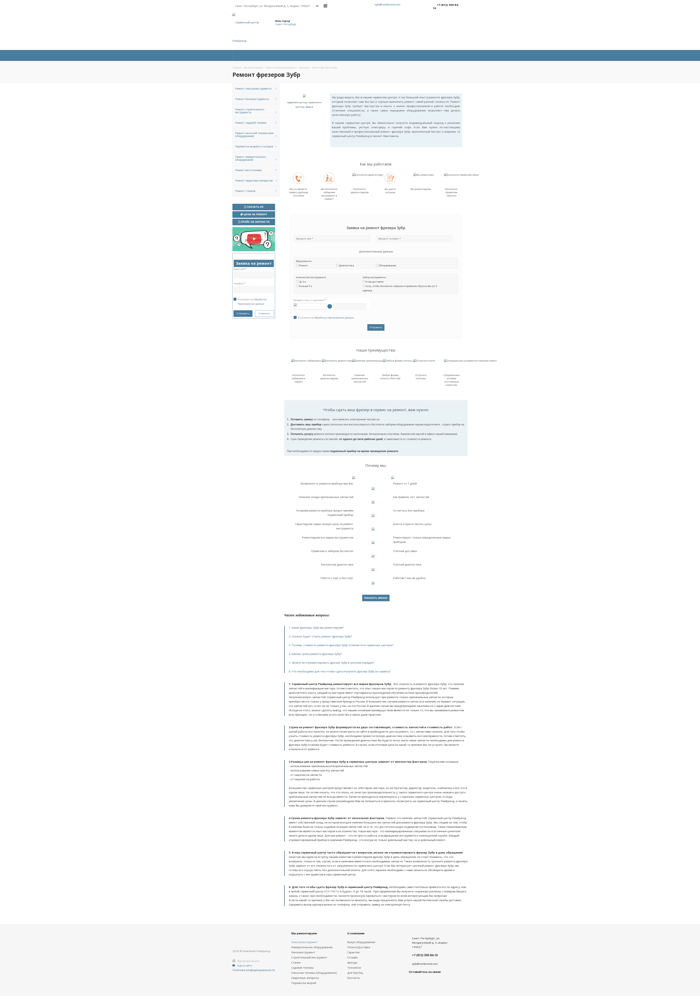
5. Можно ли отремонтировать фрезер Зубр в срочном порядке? (331, 662)
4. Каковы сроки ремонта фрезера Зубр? (315, 654)
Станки (295, 962)
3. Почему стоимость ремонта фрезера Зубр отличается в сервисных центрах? (341, 645)
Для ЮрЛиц (355, 972)
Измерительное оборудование (312, 947)
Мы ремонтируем (304, 933)
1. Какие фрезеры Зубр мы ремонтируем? (316, 627)
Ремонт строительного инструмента (249, 111)
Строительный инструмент (309, 957)
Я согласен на (326, 317)
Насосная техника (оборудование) (314, 972)
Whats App (333, 6)
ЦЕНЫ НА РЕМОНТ (255, 214)
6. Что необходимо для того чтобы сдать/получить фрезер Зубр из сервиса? (340, 671)
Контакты (353, 978)
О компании (355, 933)
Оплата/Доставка (358, 947)
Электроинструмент (304, 942)
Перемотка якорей (303, 983)
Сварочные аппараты (305, 978)
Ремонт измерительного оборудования (250, 158)
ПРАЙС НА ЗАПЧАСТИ (254, 221)
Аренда (352, 962)
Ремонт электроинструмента (253, 88)
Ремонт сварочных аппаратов (254, 180)
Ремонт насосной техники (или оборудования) (254, 134)
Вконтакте (317, 6)
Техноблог (354, 967)
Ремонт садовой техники (250, 122)
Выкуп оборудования (361, 942)
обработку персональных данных (334, 317)
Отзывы (352, 957)
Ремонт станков (245, 191)
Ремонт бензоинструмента (252, 99)
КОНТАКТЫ (331, 891)
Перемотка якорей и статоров (254, 146)
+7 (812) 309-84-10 (446, 6)
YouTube (325, 6)
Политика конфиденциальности (253, 970)
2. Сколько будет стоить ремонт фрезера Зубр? (320, 636)
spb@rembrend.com (387, 4)
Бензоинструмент (303, 952)
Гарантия (353, 952)
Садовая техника (302, 967)
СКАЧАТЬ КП (254, 207)
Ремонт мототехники (248, 170)
